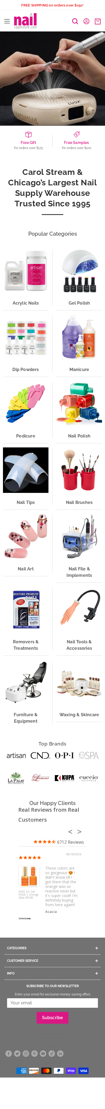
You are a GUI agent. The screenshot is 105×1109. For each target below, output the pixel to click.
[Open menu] (7, 21)
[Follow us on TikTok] (51, 1053)
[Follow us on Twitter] (17, 1053)
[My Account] (86, 21)
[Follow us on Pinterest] (34, 1053)
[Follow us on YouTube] (43, 1053)
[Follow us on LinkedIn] (60, 1053)
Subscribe (52, 1017)
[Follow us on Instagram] (26, 1053)
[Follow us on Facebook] (8, 1053)
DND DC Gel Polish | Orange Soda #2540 (28, 894)
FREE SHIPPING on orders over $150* (52, 5)
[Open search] (75, 21)
